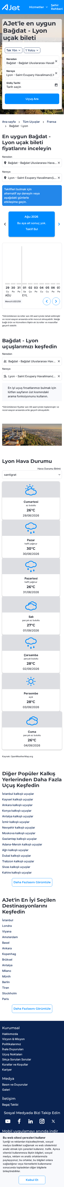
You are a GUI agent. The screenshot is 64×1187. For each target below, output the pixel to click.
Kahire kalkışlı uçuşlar (17, 872)
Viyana (6, 931)
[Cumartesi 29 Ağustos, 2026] (7, 283)
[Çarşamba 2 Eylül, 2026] (30, 283)
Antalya (7, 965)
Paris (5, 999)
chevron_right (59, 224)
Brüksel (7, 959)
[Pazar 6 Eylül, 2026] (53, 283)
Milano (6, 971)
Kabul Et (32, 1180)
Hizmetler (39, 7)
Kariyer (7, 1069)
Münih (6, 976)
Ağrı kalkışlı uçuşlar (15, 850)
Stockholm (9, 993)
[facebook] (19, 1121)
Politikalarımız (11, 1044)
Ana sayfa (9, 121)
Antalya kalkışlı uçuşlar (17, 816)
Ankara (7, 948)
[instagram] (42, 1121)
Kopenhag (9, 954)
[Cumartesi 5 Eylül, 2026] (47, 283)
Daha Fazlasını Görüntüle (32, 882)
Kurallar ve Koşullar (15, 1064)
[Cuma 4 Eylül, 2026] (41, 283)
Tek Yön (11, 50)
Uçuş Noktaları (12, 1054)
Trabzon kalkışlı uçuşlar (18, 861)
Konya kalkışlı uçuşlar (16, 810)
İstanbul (7, 920)
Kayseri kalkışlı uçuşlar (17, 799)
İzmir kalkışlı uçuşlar (16, 822)
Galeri (6, 1089)
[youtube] (8, 1121)
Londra (7, 926)
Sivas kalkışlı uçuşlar (16, 867)
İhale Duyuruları (12, 1049)
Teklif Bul (32, 229)
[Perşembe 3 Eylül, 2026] (36, 283)
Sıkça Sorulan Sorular (16, 1059)
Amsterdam (10, 937)
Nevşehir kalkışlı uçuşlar (18, 827)
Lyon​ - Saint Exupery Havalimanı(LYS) (30, 75)
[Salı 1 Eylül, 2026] (24, 283)
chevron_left (5, 224)
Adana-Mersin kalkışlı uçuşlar (22, 844)
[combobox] (32, 163)
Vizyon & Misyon (13, 1039)
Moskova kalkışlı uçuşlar (18, 833)
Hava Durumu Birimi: (49, 468)
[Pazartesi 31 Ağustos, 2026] (19, 283)
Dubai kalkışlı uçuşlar (16, 855)
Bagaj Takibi (10, 1104)
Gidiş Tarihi (13, 82)
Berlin (6, 982)
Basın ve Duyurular (15, 1084)
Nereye (10, 70)
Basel (5, 942)
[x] (53, 1121)
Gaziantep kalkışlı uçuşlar (19, 838)
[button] (32, 50)
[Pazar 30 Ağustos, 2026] (13, 283)
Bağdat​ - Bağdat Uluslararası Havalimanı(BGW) (30, 63)
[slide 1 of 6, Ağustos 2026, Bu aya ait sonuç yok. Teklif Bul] (32, 224)
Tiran (5, 987)
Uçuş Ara (32, 99)
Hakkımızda (10, 1034)
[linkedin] (30, 1121)
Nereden (11, 58)
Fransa (51, 121)
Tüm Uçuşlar (31, 121)
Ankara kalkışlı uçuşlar (17, 805)
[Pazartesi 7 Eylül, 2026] (58, 283)
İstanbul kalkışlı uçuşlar (18, 793)
